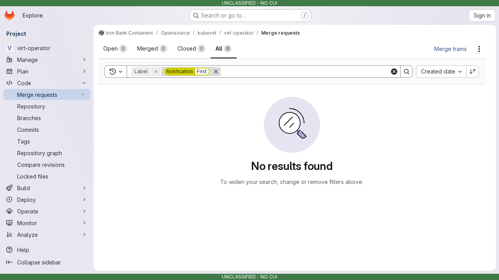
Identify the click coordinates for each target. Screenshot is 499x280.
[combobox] (441, 71)
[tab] (115, 48)
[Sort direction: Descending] (473, 71)
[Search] (406, 71)
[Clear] (394, 71)
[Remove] (216, 71)
